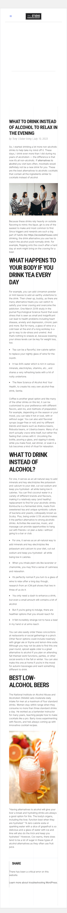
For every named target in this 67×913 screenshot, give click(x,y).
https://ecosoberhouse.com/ (43, 234)
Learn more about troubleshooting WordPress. (33, 882)
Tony (14, 138)
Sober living (25, 138)
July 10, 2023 (41, 138)
